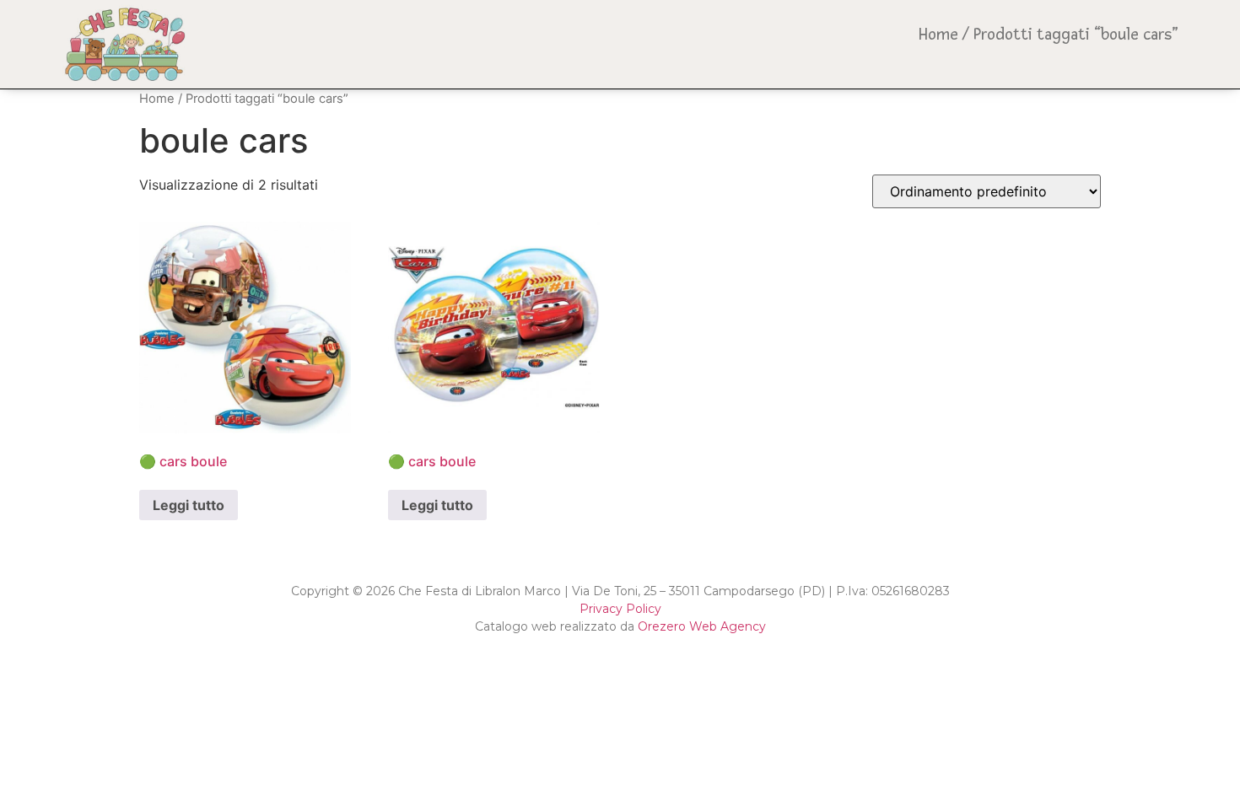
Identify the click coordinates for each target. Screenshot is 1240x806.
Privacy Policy (620, 608)
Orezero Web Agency (702, 626)
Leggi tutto (188, 505)
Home (938, 34)
